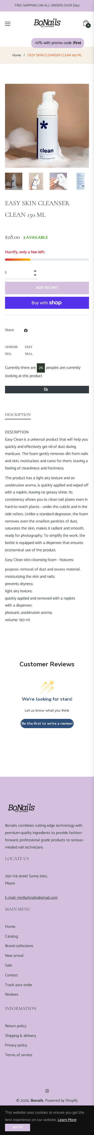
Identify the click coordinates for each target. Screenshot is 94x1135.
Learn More (67, 1119)
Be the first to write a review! (47, 723)
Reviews (11, 994)
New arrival (14, 955)
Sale (8, 965)
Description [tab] (18, 414)
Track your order (18, 985)
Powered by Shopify (61, 1100)
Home (16, 55)
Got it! (18, 1127)
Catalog (11, 936)
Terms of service (18, 1055)
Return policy (15, 1026)
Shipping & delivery (20, 1035)
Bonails (37, 1100)
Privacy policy (16, 1045)
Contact (11, 975)
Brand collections (19, 946)
